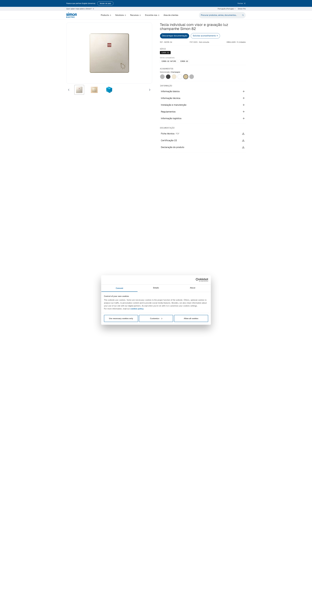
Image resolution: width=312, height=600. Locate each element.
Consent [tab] (119, 288)
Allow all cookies (191, 318)
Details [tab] (156, 288)
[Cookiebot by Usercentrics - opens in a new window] (197, 280)
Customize (154, 318)
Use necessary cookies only (121, 318)
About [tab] (192, 288)
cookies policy (136, 309)
